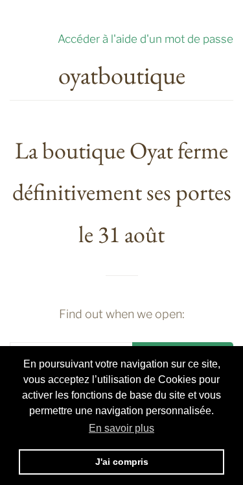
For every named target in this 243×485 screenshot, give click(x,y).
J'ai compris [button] (121, 461)
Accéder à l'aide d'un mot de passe (145, 38)
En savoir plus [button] (121, 428)
